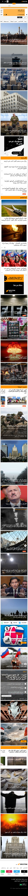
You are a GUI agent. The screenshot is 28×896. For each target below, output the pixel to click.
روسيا (18, 867)
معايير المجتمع (17, 880)
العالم (21, 867)
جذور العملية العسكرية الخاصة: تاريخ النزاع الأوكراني (17, 364)
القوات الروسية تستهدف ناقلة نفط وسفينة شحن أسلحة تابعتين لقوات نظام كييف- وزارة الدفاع (15, 436)
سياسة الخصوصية (24, 880)
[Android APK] (22, 884)
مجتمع (25, 769)
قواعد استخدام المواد (20, 879)
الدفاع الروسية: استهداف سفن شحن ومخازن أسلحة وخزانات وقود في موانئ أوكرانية (15, 432)
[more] (2, 43)
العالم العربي (25, 867)
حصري (11, 867)
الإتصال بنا (13, 879)
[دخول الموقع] (5, 1)
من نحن (25, 879)
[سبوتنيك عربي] (24, 1)
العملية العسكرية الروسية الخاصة (14, 424)
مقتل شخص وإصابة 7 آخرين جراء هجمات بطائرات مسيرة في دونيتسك (15, 429)
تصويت (6, 695)
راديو (8, 867)
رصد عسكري (3, 867)
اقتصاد (14, 867)
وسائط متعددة (24, 648)
